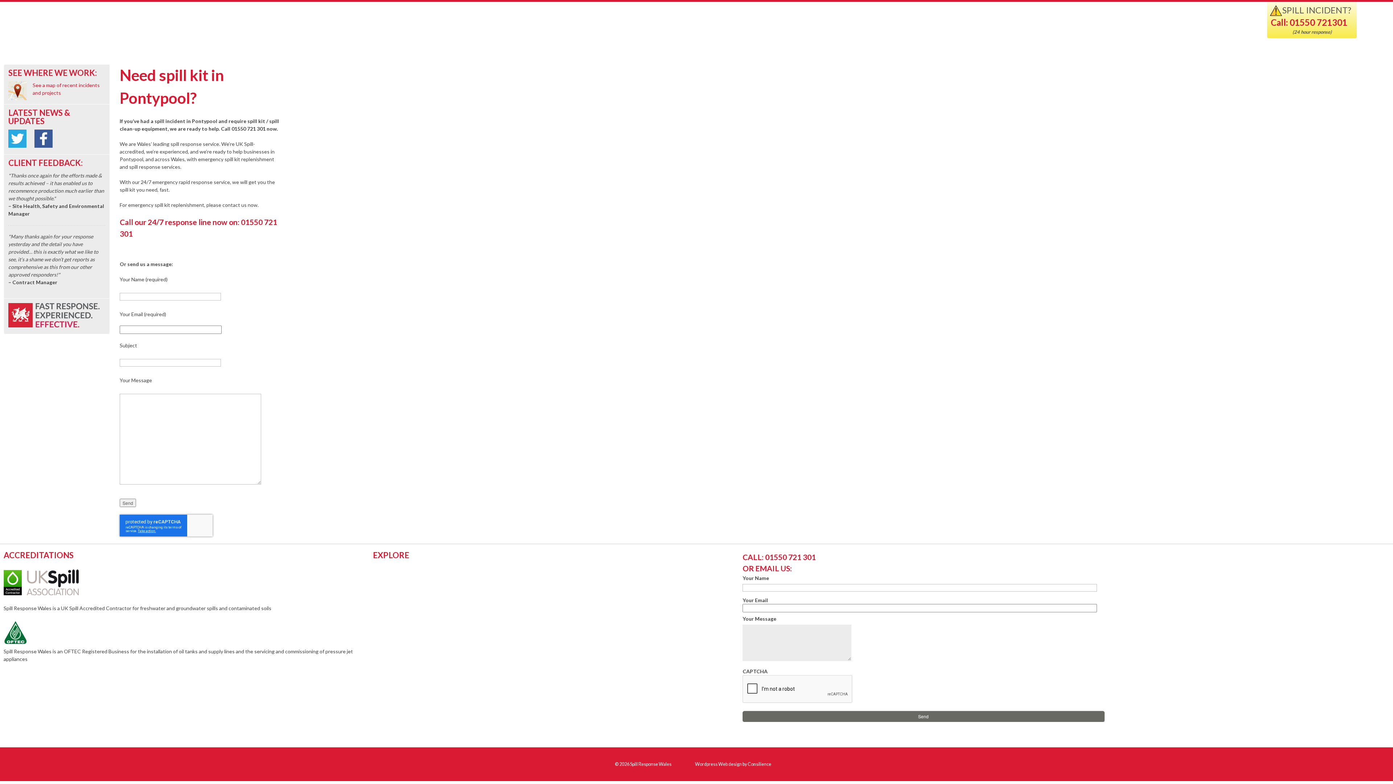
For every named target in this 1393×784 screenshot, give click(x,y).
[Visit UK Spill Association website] (51, 593)
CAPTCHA (755, 671)
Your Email (755, 600)
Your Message (759, 619)
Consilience (759, 764)
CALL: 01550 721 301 (779, 557)
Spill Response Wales (95, 26)
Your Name (756, 578)
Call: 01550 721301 (1309, 22)
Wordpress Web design (718, 764)
